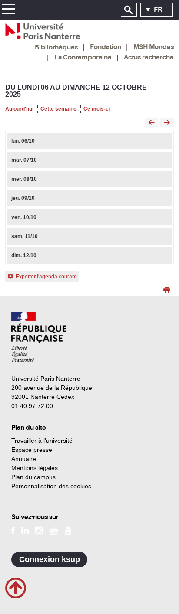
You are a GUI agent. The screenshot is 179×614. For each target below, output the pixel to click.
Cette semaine (58, 109)
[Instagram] (39, 529)
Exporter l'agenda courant (46, 277)
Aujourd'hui (19, 109)
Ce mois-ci (96, 109)
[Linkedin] (25, 529)
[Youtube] (68, 529)
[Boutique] (54, 529)
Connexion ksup (49, 559)
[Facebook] (13, 529)
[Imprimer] (166, 291)
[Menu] (8, 10)
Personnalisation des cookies (51, 486)
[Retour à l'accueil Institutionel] (38, 337)
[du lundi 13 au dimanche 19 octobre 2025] (167, 123)
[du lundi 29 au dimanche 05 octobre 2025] (152, 123)
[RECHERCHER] (129, 10)
